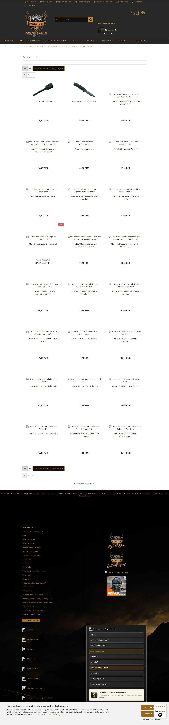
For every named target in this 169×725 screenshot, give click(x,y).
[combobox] (41, 68)
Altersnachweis (28, 539)
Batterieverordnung (30, 551)
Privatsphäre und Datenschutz (34, 571)
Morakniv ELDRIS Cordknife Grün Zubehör (43, 340)
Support (30, 630)
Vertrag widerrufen (31, 620)
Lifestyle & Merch (90, 41)
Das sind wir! (31, 2)
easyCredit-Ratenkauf (97, 651)
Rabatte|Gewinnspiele (103, 2)
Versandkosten (33, 639)
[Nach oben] (162, 698)
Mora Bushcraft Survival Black (84, 101)
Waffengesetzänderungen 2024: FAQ (37, 599)
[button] (122, 2)
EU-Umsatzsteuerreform (32, 555)
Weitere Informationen (151, 719)
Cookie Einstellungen (31, 614)
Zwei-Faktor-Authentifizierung (34, 611)
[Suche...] (90, 19)
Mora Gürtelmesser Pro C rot (125, 149)
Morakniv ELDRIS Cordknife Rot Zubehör (125, 292)
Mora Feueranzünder (43, 101)
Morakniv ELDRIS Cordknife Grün (126, 386)
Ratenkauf (26, 575)
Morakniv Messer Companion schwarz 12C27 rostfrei (84, 245)
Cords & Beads (108, 41)
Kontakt (25, 563)
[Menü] (164, 705)
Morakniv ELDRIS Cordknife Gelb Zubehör (84, 292)
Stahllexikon (27, 587)
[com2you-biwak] (36, 23)
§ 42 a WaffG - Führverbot (32, 532)
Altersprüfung (28, 543)
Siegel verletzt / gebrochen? (34, 583)
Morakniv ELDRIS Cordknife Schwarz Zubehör (43, 292)
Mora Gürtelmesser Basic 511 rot (43, 244)
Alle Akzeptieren (151, 707)
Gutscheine (9, 41)
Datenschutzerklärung (51, 715)
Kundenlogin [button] (138, 2)
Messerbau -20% (35, 41)
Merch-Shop (27, 567)
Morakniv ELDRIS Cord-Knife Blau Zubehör (84, 435)
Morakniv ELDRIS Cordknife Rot (84, 386)
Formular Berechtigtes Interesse (40, 698)
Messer (21, 41)
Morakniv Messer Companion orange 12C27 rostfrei (43, 150)
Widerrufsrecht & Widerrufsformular (37, 603)
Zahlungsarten (28, 607)
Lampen (122, 41)
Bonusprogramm (83, 2)
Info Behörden (32, 679)
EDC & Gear (74, 41)
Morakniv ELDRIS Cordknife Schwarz (125, 340)
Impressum (26, 559)
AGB (24, 535)
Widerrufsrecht (33, 659)
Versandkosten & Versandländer (35, 595)
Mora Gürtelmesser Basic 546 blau (126, 197)
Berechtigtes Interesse (31, 547)
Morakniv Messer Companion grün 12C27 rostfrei (125, 245)
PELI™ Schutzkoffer (137, 41)
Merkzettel (30, 6)
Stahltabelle (27, 591)
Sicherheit (31, 649)
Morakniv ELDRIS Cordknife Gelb (43, 386)
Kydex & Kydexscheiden (56, 41)
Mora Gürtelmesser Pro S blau (43, 196)
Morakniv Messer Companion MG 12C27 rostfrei (126, 102)
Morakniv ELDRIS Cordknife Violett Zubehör (125, 435)
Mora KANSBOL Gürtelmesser (84, 339)
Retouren (26, 579)
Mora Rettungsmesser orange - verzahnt (84, 197)
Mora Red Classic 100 (84, 149)
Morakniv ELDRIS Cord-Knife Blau (43, 434)
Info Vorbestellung (64, 2)
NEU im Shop (47, 2)
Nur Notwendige (151, 714)
